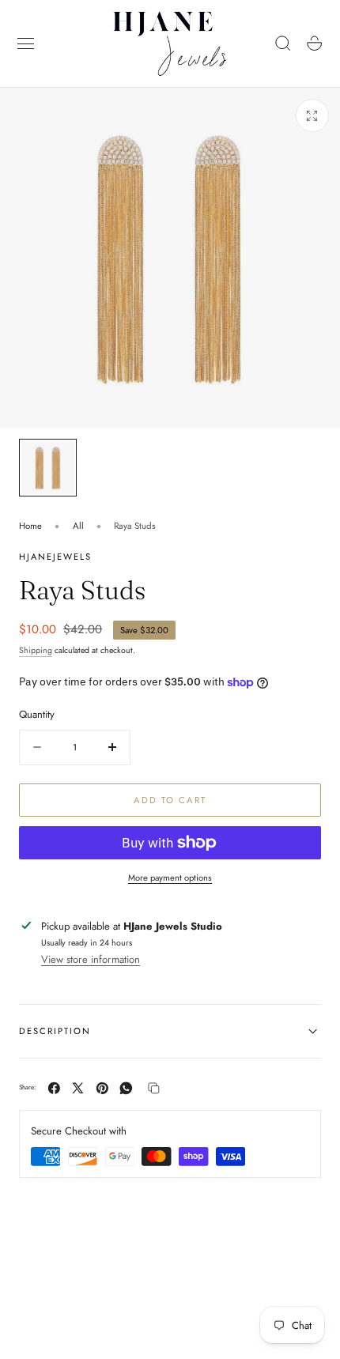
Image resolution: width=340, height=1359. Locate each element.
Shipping (35, 650)
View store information (90, 959)
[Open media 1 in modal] (312, 115)
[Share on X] (77, 1088)
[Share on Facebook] (54, 1088)
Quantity (37, 714)
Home (30, 525)
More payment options (170, 877)
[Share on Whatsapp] (126, 1088)
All (78, 525)
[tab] (48, 467)
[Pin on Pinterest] (102, 1088)
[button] (26, 43)
